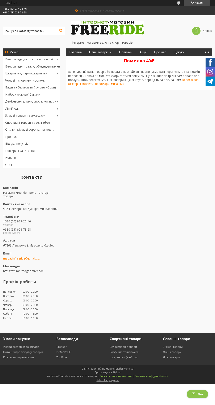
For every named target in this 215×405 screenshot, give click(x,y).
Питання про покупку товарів (23, 352)
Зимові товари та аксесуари (25, 115)
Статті (9, 165)
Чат (200, 394)
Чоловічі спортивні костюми (25, 80)
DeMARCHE (63, 352)
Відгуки (179, 52)
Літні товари (171, 357)
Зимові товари (173, 347)
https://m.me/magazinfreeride (23, 271)
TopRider (62, 357)
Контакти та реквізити (18, 357)
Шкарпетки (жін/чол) (123, 357)
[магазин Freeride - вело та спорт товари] (107, 27)
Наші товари (98, 52)
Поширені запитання (20, 151)
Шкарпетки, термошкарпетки (26, 73)
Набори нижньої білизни (22, 94)
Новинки (125, 52)
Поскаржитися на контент (116, 376)
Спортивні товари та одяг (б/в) (27, 123)
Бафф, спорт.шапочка (124, 352)
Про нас (11, 137)
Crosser (61, 347)
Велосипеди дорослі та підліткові (29, 59)
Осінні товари (172, 352)
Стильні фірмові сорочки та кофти (30, 129)
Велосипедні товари (123, 347)
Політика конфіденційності (151, 376)
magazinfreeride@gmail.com (21, 258)
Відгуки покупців (17, 143)
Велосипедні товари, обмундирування (32, 66)
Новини (10, 158)
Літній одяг (13, 108)
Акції (143, 52)
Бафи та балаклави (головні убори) (30, 87)
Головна (75, 52)
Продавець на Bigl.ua (107, 372)
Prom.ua (128, 368)
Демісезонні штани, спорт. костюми (30, 101)
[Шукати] (60, 31)
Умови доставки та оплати (21, 347)
